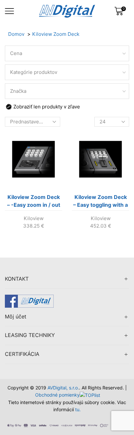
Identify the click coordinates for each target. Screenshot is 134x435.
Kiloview (34, 218)
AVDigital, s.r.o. (63, 387)
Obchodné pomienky (57, 395)
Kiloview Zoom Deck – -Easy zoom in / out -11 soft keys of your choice (33, 202)
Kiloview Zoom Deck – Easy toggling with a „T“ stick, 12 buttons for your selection (100, 202)
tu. (78, 409)
